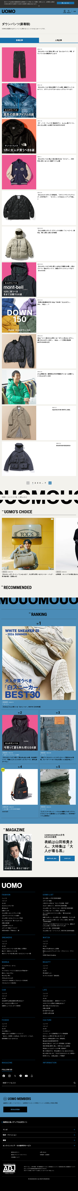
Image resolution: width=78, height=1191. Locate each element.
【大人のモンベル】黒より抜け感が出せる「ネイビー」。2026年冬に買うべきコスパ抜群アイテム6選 (55, 160)
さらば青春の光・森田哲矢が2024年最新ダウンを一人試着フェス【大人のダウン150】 (55, 375)
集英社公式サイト (15, 1152)
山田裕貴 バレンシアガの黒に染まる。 (13, 574)
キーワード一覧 (12, 497)
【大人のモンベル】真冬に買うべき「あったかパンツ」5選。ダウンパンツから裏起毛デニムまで (55, 52)
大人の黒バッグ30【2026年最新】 (12, 809)
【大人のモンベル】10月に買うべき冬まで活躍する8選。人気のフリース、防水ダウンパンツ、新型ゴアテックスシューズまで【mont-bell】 (55, 268)
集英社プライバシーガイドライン (19, 1154)
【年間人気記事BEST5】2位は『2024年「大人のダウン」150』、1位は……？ (54, 303)
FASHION (5, 571)
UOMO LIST (59, 571)
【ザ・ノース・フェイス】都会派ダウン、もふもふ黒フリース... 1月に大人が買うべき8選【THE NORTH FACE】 (56, 124)
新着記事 (19, 40)
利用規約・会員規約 (44, 1154)
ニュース (43, 755)
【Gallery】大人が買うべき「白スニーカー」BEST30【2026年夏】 (21, 707)
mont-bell (5, 811)
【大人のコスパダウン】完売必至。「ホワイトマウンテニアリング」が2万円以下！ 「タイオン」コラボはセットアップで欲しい (56, 197)
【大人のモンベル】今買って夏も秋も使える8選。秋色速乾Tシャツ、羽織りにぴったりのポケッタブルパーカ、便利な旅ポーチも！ (19, 759)
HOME (4, 497)
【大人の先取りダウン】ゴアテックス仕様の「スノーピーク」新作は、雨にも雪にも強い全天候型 (56, 231)
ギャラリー (6, 704)
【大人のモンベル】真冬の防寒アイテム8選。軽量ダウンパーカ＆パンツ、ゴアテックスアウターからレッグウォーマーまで (55, 88)
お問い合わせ (43, 1152)
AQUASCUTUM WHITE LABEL (61, 410)
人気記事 (58, 40)
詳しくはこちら (65, 3)
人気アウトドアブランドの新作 (11, 755)
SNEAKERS (5, 702)
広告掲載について (15, 1157)
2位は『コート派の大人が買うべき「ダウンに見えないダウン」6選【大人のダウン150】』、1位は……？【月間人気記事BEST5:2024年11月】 (55, 340)
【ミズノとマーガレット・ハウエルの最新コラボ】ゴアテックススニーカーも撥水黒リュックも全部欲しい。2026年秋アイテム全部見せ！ (57, 814)
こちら (52, 1170)
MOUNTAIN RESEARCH (63, 445)
